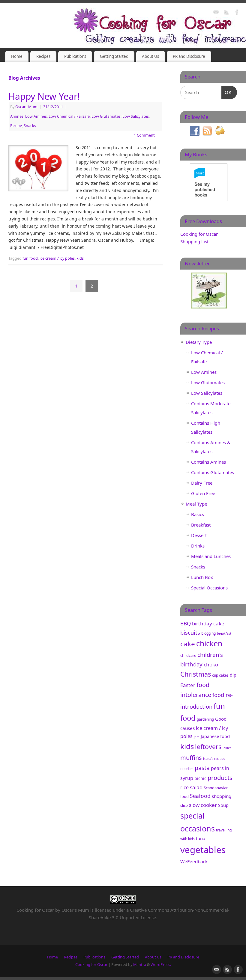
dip (233, 675)
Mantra (139, 964)
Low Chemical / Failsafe (69, 116)
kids (80, 258)
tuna (200, 838)
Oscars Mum (26, 106)
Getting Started (114, 56)
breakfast (224, 633)
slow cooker (203, 804)
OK (226, 92)
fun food (30, 258)
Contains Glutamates (212, 472)
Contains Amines (208, 462)
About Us (150, 56)
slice (184, 805)
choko (211, 664)
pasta (202, 768)
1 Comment (144, 135)
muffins (191, 758)
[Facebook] (237, 13)
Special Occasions (209, 588)
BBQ (185, 623)
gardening (205, 719)
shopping (221, 796)
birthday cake (208, 623)
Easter (187, 685)
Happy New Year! (44, 96)
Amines (16, 116)
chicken (209, 643)
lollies (227, 748)
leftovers (208, 746)
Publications (75, 56)
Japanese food (215, 736)
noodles (187, 768)
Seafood (200, 795)
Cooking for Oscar (91, 964)
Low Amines (36, 116)
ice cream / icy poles (57, 258)
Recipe (16, 125)
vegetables (203, 850)
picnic (200, 778)
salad (196, 787)
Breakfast (201, 525)
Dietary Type (199, 342)
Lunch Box (202, 577)
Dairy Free (201, 483)
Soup (223, 805)
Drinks (198, 546)
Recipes (43, 56)
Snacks (30, 125)
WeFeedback (194, 861)
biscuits (190, 632)
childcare (188, 655)
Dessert (199, 535)
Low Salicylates (135, 116)
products (220, 778)
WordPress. (161, 964)
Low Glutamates (106, 116)
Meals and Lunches (211, 556)
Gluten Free (203, 493)
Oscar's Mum (75, 910)
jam (197, 737)
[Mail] (216, 13)
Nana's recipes (214, 759)
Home (16, 56)
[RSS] (226, 13)
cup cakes (220, 675)
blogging (208, 633)
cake (187, 643)
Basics (197, 514)
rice (184, 787)
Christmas (195, 674)
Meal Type (196, 504)
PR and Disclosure (189, 56)
